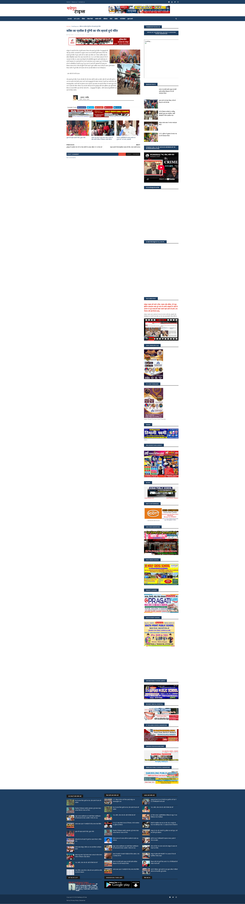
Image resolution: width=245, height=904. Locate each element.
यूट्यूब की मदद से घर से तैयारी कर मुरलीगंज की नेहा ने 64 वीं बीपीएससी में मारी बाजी (163, 800)
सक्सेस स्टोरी (98, 18)
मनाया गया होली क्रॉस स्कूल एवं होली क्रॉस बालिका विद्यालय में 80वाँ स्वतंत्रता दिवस (167, 91)
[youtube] (171, 2)
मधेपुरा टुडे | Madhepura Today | (79, 882)
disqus (129, 154)
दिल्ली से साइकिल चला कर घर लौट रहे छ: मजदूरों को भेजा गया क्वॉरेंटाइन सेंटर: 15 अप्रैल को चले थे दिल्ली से (164, 824)
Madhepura (75, 26)
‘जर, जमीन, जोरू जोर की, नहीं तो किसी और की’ (86, 862)
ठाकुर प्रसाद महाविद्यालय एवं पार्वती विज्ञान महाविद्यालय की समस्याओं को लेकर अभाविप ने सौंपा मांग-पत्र (87, 817)
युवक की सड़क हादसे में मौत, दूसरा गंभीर (76, 137)
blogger (122, 154)
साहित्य (116, 18)
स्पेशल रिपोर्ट (90, 18)
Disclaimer (82, 900)
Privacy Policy (75, 900)
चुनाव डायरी (130, 18)
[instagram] (177, 2)
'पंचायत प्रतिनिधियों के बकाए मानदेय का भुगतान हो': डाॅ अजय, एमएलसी (126, 138)
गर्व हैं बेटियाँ (122, 18)
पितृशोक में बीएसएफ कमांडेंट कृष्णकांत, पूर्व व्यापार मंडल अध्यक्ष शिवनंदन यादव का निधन (88, 809)
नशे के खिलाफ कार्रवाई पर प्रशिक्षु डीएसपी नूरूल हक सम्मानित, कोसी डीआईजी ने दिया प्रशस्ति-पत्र (167, 113)
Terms (68, 900)
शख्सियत (105, 18)
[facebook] (168, 2)
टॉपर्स (111, 18)
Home (68, 2)
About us (74, 2)
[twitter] (175, 2)
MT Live (77, 18)
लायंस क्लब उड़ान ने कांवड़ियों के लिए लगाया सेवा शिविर (88, 824)
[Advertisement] (161, 663)
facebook (136, 154)
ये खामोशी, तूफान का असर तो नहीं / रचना (85, 884)
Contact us (82, 2)
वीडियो (83, 18)
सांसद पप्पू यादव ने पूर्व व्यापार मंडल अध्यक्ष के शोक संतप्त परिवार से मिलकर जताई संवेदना (102, 138)
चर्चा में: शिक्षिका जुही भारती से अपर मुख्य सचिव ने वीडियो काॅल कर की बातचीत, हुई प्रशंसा (164, 870)
